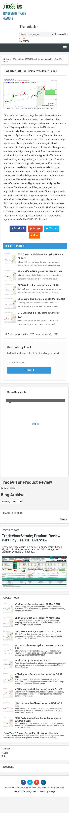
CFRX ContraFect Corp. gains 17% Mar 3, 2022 (37, 618)
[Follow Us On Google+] (36, 782)
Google (37, 228)
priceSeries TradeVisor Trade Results (22, 788)
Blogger (52, 791)
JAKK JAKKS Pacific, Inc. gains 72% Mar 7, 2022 (38, 631)
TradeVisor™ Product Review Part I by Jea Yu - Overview (31, 733)
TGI (4, 756)
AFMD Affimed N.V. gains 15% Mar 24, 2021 (40, 271)
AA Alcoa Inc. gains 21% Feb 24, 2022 (32, 660)
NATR (5, 753)
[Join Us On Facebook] (23, 782)
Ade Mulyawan (29, 791)
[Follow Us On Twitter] (30, 782)
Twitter (53, 228)
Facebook (19, 228)
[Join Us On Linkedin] (43, 782)
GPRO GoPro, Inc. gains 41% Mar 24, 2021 (39, 285)
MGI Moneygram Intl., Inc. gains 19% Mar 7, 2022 (38, 689)
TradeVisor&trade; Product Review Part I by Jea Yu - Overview (31, 538)
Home (8, 59)
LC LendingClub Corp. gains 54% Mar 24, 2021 (41, 299)
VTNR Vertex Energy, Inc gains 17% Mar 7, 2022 (37, 604)
